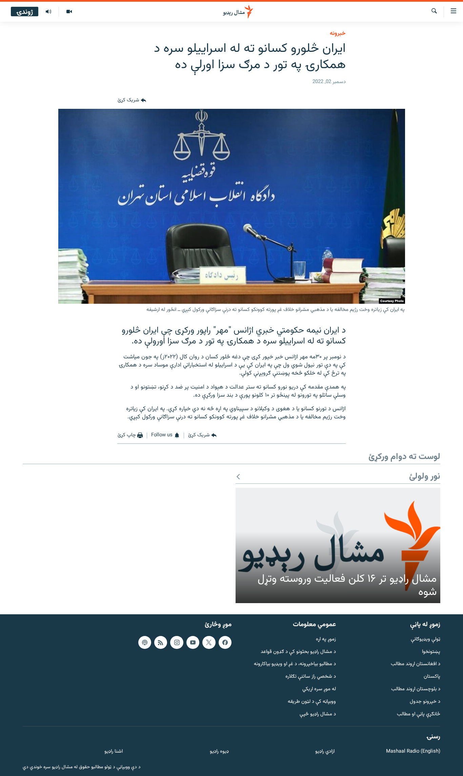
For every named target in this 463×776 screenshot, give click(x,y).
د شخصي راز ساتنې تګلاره (310, 676)
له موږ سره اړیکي (319, 689)
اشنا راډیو (113, 751)
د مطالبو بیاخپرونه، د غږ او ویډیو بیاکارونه (295, 664)
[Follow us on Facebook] (225, 642)
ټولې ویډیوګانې (425, 639)
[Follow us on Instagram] (176, 642)
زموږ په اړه (326, 639)
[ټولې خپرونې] (48, 12)
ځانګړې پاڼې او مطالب (418, 714)
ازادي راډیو (325, 751)
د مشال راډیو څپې (318, 714)
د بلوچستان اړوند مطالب (415, 689)
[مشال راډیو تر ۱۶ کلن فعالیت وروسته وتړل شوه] (338, 545)
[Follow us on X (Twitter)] (208, 642)
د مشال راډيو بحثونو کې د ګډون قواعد (298, 651)
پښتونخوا (431, 651)
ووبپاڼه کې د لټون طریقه (312, 701)
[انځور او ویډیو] (69, 12)
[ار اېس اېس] (160, 642)
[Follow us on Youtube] (192, 642)
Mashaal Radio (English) (413, 751)
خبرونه (338, 33)
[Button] (132, 101)
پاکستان (432, 676)
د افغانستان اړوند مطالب (415, 664)
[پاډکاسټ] (144, 642)
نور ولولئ (424, 477)
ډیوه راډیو (219, 751)
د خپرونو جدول (425, 701)
